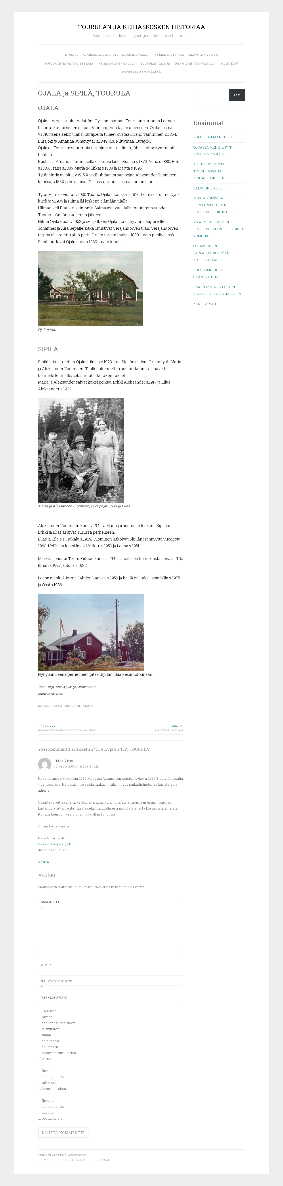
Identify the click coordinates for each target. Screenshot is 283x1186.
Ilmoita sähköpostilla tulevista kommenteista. (54, 1079)
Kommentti (51, 904)
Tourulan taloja (155, 63)
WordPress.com (96, 1159)
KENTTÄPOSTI (205, 304)
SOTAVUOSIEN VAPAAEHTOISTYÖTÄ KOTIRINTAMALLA (211, 253)
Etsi (237, 95)
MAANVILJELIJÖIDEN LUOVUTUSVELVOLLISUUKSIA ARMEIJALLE (218, 229)
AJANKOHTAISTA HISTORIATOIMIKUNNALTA (116, 54)
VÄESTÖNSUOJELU (209, 188)
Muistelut (229, 63)
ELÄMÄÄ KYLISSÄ (203, 54)
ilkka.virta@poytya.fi (54, 844)
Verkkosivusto (51, 997)
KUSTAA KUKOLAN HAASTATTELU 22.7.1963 (67, 727)
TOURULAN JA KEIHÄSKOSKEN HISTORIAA (141, 27)
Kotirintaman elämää (141, 72)
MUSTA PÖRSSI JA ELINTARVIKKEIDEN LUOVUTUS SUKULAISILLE (215, 205)
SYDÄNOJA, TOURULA (168, 727)
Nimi (46, 964)
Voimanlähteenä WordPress (62, 1155)
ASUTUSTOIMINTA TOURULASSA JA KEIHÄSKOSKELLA (209, 171)
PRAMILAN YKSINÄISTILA (195, 63)
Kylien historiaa (169, 54)
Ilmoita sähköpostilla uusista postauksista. (53, 1109)
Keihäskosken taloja (117, 63)
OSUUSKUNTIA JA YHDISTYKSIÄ (69, 63)
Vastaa (43, 862)
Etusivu (72, 54)
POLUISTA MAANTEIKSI (213, 137)
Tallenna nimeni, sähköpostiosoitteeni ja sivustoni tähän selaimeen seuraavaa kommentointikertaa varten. (54, 1035)
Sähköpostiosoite (51, 984)
